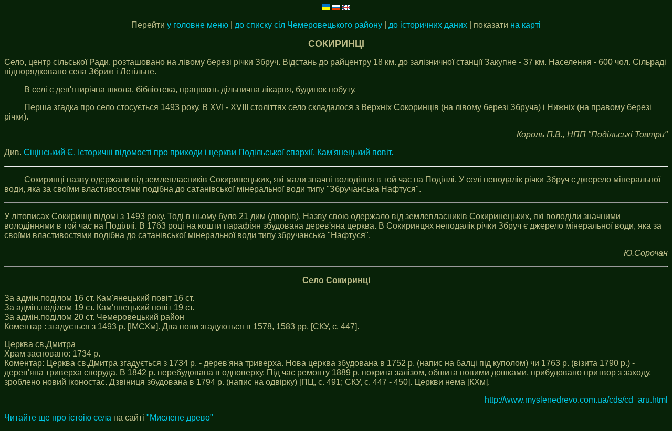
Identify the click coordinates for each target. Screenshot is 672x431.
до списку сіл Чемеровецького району (308, 24)
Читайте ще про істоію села (57, 417)
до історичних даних (427, 24)
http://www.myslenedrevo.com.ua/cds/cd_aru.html (576, 399)
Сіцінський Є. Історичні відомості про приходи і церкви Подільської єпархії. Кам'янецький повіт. (208, 152)
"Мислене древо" (179, 417)
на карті (525, 24)
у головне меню (197, 24)
